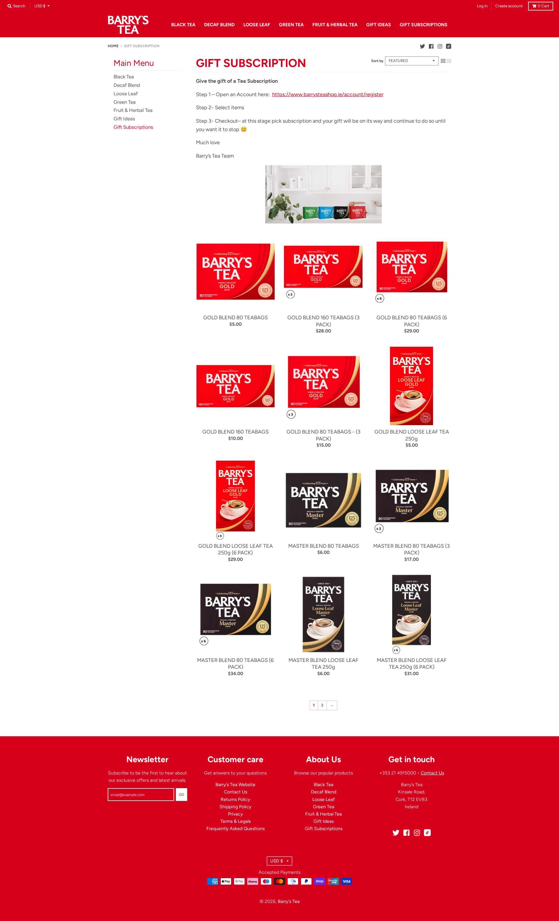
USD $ (39, 5)
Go (181, 794)
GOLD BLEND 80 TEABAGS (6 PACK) (411, 320)
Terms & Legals (235, 821)
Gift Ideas (124, 118)
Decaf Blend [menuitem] (219, 24)
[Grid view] (443, 61)
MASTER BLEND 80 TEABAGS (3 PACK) (411, 549)
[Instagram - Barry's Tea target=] (440, 45)
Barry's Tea (289, 901)
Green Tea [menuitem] (291, 24)
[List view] (449, 61)
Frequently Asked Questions (235, 828)
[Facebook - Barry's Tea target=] (431, 45)
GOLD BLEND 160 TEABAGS (235, 432)
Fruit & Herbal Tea (133, 110)
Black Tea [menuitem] (183, 24)
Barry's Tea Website (235, 784)
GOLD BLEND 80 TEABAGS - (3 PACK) (323, 435)
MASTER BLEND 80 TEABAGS (323, 546)
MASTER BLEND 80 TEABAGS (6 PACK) (235, 663)
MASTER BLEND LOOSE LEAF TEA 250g (323, 663)
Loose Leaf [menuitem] (256, 24)
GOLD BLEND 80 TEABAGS (235, 317)
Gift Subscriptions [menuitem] (423, 24)
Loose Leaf (126, 93)
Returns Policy (235, 799)
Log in (482, 5)
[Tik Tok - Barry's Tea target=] (448, 45)
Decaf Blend (127, 85)
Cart (543, 5)
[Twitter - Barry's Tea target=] (422, 45)
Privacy (235, 814)
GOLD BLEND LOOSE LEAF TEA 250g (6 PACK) (235, 549)
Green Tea (125, 102)
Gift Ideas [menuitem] (378, 24)
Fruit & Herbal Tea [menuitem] (335, 24)
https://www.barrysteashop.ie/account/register (327, 94)
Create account (509, 5)
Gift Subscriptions (133, 127)
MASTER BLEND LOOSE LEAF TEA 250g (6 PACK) (412, 663)
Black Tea (124, 77)
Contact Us (235, 792)
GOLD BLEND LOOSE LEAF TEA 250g (411, 435)
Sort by (377, 61)
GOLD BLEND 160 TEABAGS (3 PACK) (323, 320)
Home (113, 46)
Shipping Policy (235, 806)
